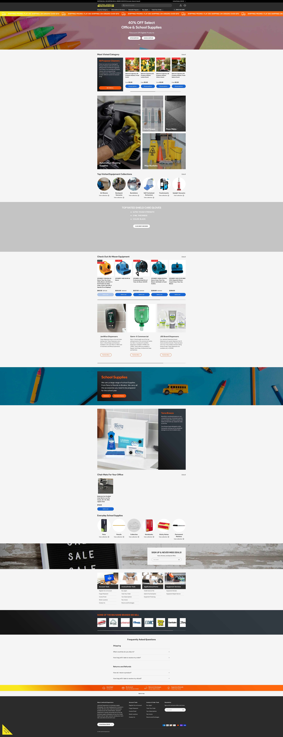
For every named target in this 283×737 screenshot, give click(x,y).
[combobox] (146, 5)
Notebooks (106, 396)
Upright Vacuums (179, 193)
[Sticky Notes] (164, 525)
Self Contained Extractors (149, 194)
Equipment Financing (149, 597)
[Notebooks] (149, 525)
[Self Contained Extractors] (149, 184)
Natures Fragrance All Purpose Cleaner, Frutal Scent (132, 75)
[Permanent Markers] (179, 525)
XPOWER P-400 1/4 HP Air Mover (122, 279)
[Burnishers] (134, 184)
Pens (104, 534)
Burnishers (134, 193)
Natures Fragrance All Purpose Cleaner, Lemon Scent (147, 75)
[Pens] (104, 525)
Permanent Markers (119, 396)
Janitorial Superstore (105, 731)
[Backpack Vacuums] (119, 184)
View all (184, 54)
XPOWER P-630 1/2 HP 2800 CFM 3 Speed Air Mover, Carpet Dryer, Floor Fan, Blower (177, 281)
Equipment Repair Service (173, 594)
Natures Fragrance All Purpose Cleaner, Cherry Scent (162, 75)
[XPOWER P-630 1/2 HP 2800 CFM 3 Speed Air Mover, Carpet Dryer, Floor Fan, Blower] (177, 268)
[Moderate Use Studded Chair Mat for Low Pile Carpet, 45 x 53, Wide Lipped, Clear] (105, 486)
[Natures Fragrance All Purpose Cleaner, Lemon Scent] (148, 65)
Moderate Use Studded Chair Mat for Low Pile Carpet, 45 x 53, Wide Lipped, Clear (104, 499)
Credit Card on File (149, 591)
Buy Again (145, 9)
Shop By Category (102, 9)
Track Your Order (157, 9)
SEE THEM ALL (110, 88)
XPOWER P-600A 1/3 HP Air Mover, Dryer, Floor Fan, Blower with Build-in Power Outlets (159, 281)
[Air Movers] (104, 184)
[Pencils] (119, 525)
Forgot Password (103, 594)
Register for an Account (105, 591)
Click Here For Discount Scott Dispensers (141, 37)
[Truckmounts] (164, 184)
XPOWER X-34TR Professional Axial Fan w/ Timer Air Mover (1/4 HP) (140, 280)
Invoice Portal (102, 597)
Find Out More (105, 355)
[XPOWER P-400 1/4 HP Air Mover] (123, 268)
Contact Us (102, 603)
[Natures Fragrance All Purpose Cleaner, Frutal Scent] (132, 65)
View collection (133, 537)
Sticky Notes (164, 534)
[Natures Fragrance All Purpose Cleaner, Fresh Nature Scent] (179, 65)
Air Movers (104, 193)
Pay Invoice (125, 600)
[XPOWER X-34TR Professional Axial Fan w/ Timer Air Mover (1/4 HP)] (141, 268)
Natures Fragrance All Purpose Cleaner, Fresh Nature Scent (178, 75)
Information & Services (118, 9)
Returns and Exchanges (128, 603)
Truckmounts (164, 193)
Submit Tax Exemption (150, 594)
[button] (184, 5)
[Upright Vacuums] (179, 184)
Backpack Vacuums (119, 194)
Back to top (141, 693)
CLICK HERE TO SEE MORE (141, 226)
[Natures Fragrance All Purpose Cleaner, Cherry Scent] (163, 65)
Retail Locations (103, 600)
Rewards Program (133, 9)
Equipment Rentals (171, 591)
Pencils (119, 534)
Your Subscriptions (127, 597)
